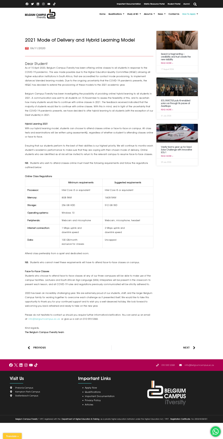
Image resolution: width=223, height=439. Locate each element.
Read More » (167, 63)
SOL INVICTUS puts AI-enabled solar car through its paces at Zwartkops (175, 103)
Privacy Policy (93, 400)
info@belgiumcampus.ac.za (44, 319)
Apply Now (91, 387)
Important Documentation (100, 396)
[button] (195, 4)
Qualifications (93, 392)
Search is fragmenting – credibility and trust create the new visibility (176, 57)
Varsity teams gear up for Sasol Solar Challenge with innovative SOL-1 (176, 150)
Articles (89, 404)
